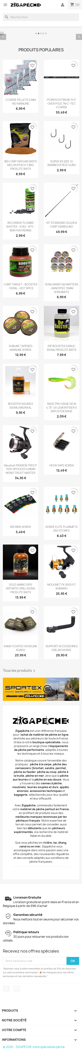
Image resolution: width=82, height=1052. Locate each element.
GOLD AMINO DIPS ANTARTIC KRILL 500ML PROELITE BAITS (20, 588)
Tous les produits (19, 671)
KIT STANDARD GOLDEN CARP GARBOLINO (61, 224)
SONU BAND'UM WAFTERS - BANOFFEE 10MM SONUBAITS (61, 288)
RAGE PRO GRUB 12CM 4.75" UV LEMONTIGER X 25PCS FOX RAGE (61, 407)
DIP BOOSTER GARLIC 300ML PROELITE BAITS (61, 348)
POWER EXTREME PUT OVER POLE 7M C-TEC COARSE (61, 103)
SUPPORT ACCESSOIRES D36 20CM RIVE (62, 648)
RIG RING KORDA (20, 527)
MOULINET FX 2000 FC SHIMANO (61, 586)
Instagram (17, 989)
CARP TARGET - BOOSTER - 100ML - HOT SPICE (20, 286)
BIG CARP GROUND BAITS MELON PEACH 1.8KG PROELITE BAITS (20, 165)
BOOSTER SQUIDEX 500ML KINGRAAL (20, 405)
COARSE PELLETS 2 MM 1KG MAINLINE (21, 101)
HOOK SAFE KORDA (61, 465)
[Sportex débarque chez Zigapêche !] (41, 689)
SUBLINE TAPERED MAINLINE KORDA (20, 348)
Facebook (6, 989)
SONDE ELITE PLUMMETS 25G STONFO (61, 528)
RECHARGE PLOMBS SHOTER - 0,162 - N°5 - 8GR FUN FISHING (20, 226)
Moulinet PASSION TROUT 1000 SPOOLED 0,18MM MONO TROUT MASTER (20, 469)
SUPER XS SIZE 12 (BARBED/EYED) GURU (61, 163)
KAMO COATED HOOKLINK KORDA (20, 648)
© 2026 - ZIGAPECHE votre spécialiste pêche (34, 1047)
